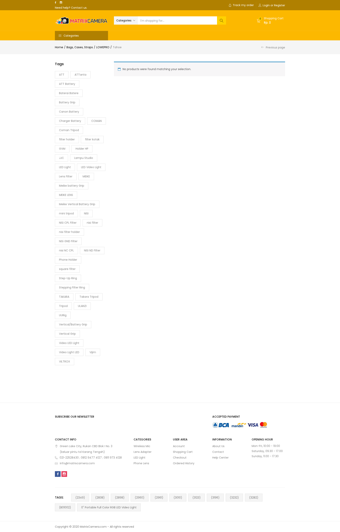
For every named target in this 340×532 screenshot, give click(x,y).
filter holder (67, 139)
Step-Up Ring (68, 278)
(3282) (253, 498)
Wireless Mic (142, 446)
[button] (125, 20)
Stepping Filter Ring (72, 287)
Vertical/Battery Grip (73, 324)
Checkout (180, 458)
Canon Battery (69, 112)
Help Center (220, 458)
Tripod (63, 306)
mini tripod (66, 213)
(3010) (178, 498)
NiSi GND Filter (68, 241)
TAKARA (64, 297)
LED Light (65, 167)
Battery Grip (67, 102)
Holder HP (82, 149)
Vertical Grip (67, 334)
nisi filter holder (69, 232)
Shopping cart (183, 452)
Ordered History (183, 463)
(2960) (139, 498)
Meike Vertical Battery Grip (77, 204)
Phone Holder (68, 260)
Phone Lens (141, 463)
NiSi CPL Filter (68, 223)
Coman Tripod (69, 130)
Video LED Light (69, 343)
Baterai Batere (69, 93)
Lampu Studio (83, 158)
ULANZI (82, 306)
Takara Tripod (88, 297)
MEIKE (86, 176)
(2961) (159, 498)
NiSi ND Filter (92, 250)
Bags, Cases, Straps (80, 47)
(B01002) (65, 507)
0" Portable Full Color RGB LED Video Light (109, 507)
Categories (71, 36)
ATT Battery (67, 84)
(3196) (215, 498)
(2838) (100, 498)
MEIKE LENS (66, 195)
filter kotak (92, 139)
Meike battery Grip (71, 186)
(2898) (120, 498)
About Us (218, 446)
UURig (63, 315)
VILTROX (64, 361)
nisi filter (92, 223)
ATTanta (80, 75)
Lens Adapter (143, 452)
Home (59, 47)
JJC (61, 158)
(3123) (196, 498)
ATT (61, 75)
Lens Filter (65, 176)
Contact (218, 452)
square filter (67, 269)
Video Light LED (69, 352)
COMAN (96, 121)
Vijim (93, 352)
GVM (62, 149)
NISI (86, 213)
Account (179, 446)
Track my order (243, 5)
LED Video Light (91, 167)
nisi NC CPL (66, 250)
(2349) (80, 498)
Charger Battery (70, 121)
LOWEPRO (102, 47)
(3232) (234, 498)
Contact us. (79, 8)
